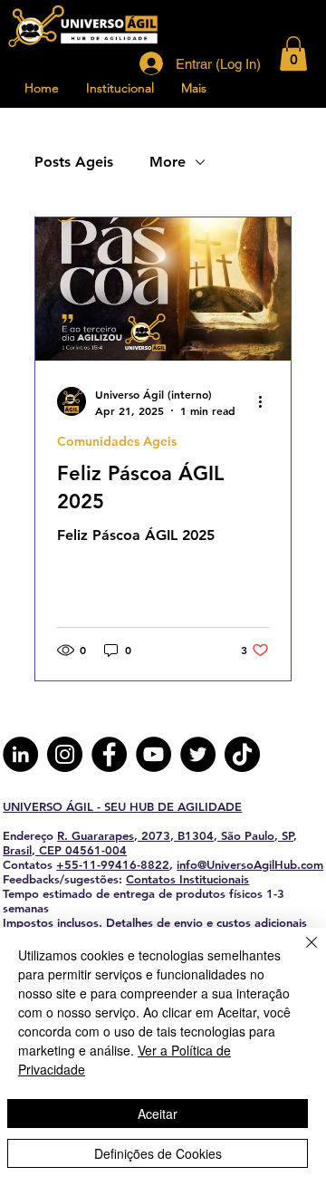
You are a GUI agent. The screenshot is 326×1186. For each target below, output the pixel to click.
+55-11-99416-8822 (112, 864)
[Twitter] (198, 754)
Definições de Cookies (158, 1153)
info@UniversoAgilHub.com (250, 864)
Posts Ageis (73, 161)
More (167, 161)
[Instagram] (64, 754)
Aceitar (157, 1113)
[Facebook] (109, 754)
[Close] (300, 953)
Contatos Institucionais (187, 879)
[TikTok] (242, 754)
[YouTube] (153, 754)
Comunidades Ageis (117, 441)
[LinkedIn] (20, 754)
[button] (293, 53)
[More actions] (266, 401)
